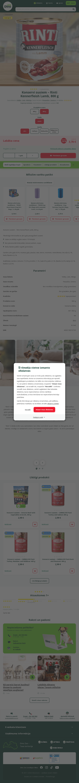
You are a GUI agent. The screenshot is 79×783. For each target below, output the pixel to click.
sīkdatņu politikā (53, 404)
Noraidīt (28, 410)
